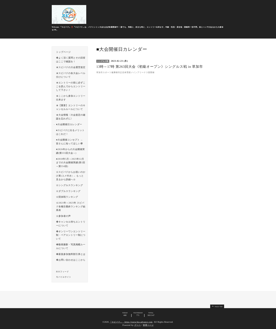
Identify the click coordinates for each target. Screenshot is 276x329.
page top (218, 306)
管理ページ (148, 325)
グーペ (137, 325)
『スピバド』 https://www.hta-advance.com (131, 322)
